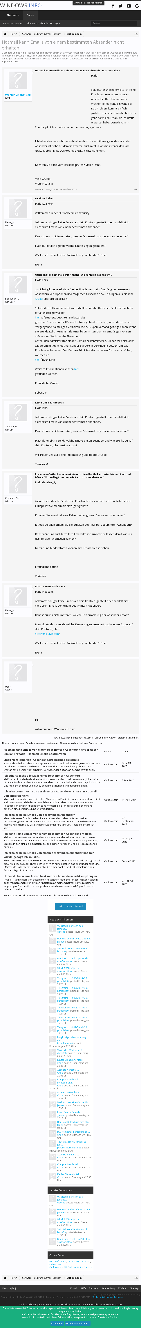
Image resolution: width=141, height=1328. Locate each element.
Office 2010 (73, 1261)
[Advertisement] (62, 96)
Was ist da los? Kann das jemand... (70, 927)
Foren (30, 15)
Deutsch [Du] (9, 1288)
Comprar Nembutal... (68, 1164)
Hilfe (83, 1288)
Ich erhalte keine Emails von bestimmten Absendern (39, 815)
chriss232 (62, 1053)
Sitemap (134, 1288)
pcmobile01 (63, 981)
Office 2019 (55, 1264)
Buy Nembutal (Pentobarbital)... (73, 1131)
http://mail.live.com (47, 633)
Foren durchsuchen (13, 23)
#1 (135, 189)
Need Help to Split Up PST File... (73, 958)
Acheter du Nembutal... (69, 1092)
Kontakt (74, 1288)
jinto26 (60, 941)
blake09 (61, 951)
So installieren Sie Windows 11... (73, 948)
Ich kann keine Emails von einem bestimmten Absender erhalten (48, 833)
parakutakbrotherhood (69, 1147)
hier (37, 317)
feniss (60, 1125)
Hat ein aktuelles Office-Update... (74, 938)
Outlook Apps (84, 1267)
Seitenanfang (108, 1288)
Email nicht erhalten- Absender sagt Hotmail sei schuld (41, 760)
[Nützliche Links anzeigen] (136, 34)
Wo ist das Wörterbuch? (69, 1050)
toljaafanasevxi (65, 1043)
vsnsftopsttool (64, 961)
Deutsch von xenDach (73, 1297)
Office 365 (85, 1261)
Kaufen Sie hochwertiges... (70, 1059)
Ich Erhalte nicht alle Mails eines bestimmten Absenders (42, 775)
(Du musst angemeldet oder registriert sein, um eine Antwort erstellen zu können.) (96, 737)
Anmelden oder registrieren (88, 2)
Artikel (39, 298)
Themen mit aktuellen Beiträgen (43, 23)
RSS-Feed (122, 1288)
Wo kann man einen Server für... (73, 1102)
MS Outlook (70, 1267)
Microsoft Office (57, 1261)
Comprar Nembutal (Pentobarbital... (67, 1081)
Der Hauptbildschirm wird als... (73, 1122)
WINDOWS (21, 5)
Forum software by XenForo (28, 1297)
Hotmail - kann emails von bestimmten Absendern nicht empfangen (50, 876)
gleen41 (61, 1115)
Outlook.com (76, 58)
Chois (60, 1063)
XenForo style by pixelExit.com (108, 1297)
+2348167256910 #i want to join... (71, 1143)
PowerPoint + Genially (68, 1112)
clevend (61, 931)
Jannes (60, 1105)
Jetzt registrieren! (71, 906)
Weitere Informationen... (77, 1323)
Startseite (13, 15)
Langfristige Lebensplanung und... (71, 1039)
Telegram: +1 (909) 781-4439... (72, 978)
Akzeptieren (57, 1323)
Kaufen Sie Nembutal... (68, 1174)
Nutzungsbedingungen (105, 1294)
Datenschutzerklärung (129, 1294)
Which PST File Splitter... (69, 968)
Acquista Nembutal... (68, 1069)
